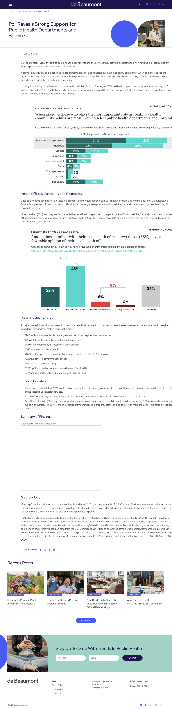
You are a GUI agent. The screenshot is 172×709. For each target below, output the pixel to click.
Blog (19, 11)
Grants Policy (57, 685)
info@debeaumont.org (139, 681)
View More (86, 620)
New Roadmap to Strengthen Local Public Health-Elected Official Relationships (102, 603)
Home (11, 11)
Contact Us (56, 693)
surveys (65, 517)
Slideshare (50, 423)
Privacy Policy (57, 689)
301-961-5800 (143, 686)
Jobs (54, 681)
